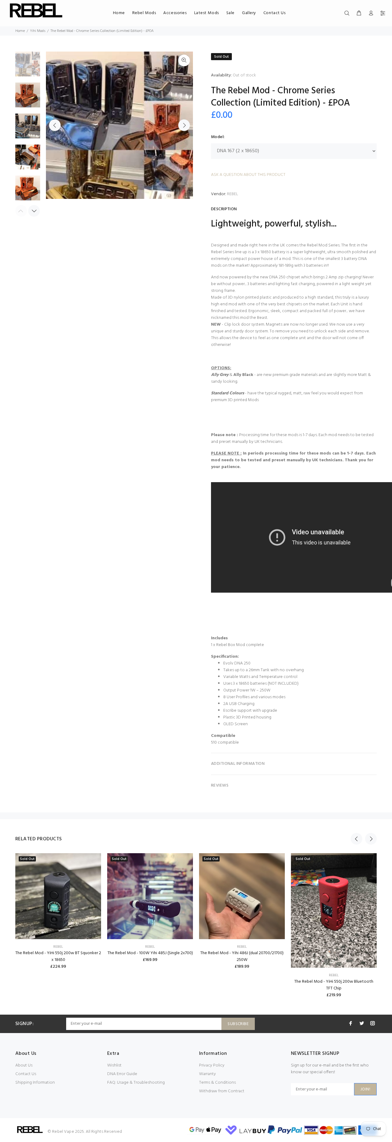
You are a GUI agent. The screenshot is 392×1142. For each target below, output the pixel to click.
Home (20, 31)
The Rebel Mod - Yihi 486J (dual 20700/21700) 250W (242, 956)
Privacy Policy (211, 1065)
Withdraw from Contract (221, 1091)
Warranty (207, 1074)
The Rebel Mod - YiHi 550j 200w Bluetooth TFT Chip (333, 985)
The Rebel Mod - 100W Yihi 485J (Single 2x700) (150, 953)
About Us (23, 1065)
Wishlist (114, 1065)
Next (184, 125)
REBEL (232, 194)
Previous (55, 125)
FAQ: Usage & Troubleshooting (136, 1082)
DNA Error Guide (122, 1074)
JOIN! (365, 1089)
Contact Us (25, 1074)
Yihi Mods (37, 31)
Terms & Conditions (217, 1082)
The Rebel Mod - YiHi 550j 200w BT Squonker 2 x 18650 (58, 956)
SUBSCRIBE (238, 1024)
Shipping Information (35, 1082)
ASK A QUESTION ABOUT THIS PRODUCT (248, 174)
